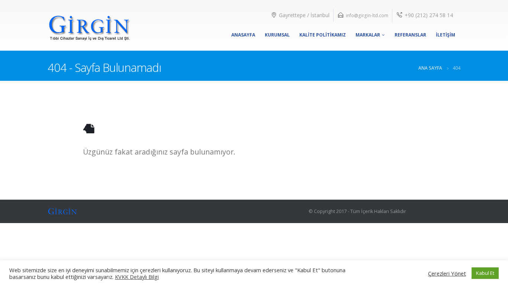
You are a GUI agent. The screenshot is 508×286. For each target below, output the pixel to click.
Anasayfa (243, 35)
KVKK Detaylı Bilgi (137, 276)
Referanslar (410, 35)
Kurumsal (277, 35)
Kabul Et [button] (485, 273)
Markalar (368, 35)
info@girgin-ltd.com (367, 15)
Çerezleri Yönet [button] (447, 273)
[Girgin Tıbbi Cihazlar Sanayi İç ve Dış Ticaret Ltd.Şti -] (89, 25)
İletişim (445, 35)
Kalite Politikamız (322, 35)
